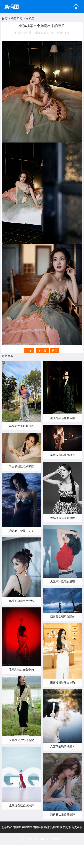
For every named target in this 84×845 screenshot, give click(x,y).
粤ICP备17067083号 (51, 839)
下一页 (42, 350)
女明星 (30, 18)
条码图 (11, 6)
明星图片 (16, 18)
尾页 (54, 350)
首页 (5, 18)
